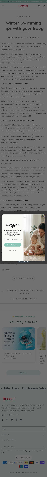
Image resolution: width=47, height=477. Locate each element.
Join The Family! (12, 245)
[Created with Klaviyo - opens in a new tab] (23, 262)
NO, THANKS (12, 250)
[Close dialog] (43, 216)
